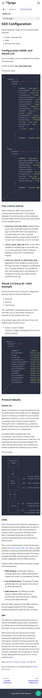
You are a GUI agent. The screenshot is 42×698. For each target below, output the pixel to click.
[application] (38, 694)
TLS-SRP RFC (31, 662)
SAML (4, 524)
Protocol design (19, 662)
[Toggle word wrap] (34, 77)
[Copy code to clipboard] (38, 77)
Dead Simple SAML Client (20, 548)
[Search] (38, 3)
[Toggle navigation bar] (3, 3)
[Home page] (4, 9)
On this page (8, 18)
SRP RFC (9, 662)
